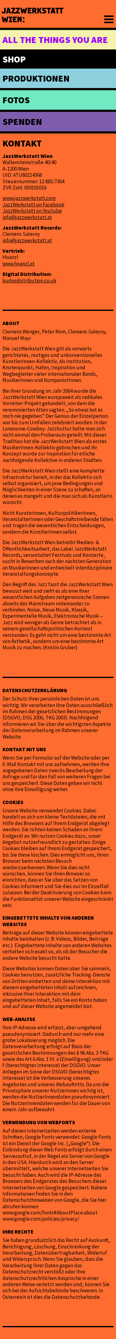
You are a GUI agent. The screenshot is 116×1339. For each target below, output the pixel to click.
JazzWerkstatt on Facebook (33, 204)
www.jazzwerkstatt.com (29, 198)
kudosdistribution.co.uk (29, 280)
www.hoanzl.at (18, 263)
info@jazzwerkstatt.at (27, 217)
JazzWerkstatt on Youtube (32, 210)
